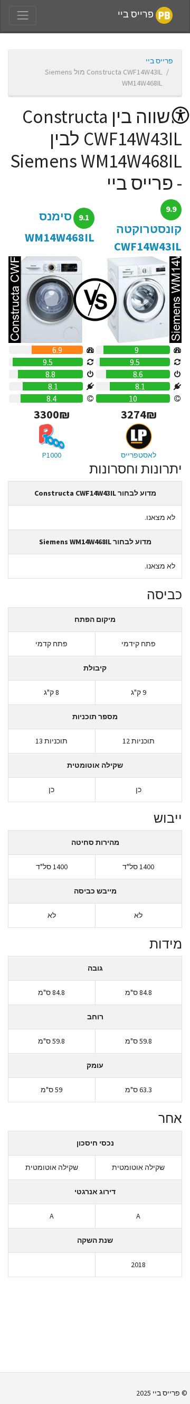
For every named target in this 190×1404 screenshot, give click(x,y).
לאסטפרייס (138, 455)
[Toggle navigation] (22, 15)
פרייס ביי (137, 15)
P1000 (51, 455)
